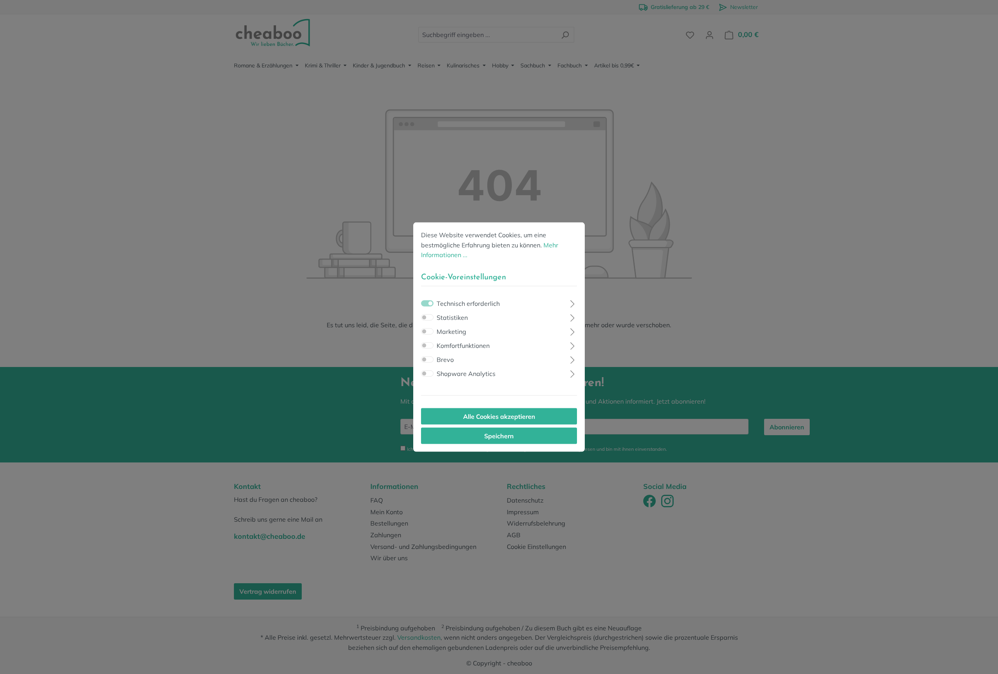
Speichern (499, 435)
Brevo (445, 359)
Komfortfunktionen (463, 345)
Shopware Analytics (466, 373)
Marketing (451, 331)
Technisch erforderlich (468, 303)
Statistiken (452, 317)
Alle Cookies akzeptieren (499, 416)
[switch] (427, 317)
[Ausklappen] (572, 302)
